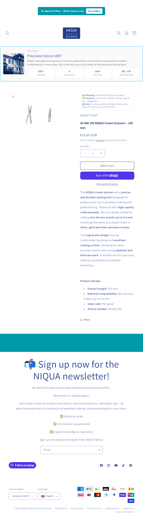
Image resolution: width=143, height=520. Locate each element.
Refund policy (61, 508)
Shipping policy (112, 508)
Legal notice (128, 508)
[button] (7, 33)
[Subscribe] (99, 450)
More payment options (107, 184)
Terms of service (94, 508)
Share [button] (87, 319)
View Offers (94, 11)
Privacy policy (77, 508)
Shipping (100, 140)
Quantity (84, 146)
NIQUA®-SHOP (27, 508)
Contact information (124, 512)
